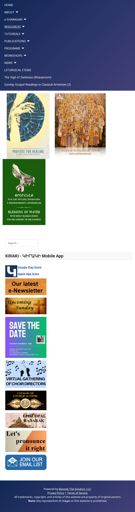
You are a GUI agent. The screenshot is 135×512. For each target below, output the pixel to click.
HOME (8, 5)
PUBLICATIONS (15, 41)
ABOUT (9, 12)
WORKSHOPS (13, 55)
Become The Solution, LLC (75, 489)
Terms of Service (77, 493)
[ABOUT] (16, 12)
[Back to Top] (129, 505)
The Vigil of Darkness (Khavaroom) (27, 77)
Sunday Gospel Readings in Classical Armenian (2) (37, 84)
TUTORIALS (12, 34)
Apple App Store (28, 274)
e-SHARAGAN (13, 19)
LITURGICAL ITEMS (17, 70)
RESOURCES (12, 27)
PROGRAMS (12, 48)
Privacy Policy (55, 493)
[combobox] (21, 243)
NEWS (8, 63)
